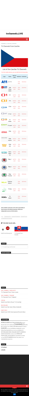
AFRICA (3, 322)
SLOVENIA (23, 335)
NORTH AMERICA (21, 332)
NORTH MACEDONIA (5, 333)
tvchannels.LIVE (14, 33)
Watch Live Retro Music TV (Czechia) (11, 302)
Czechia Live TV (7, 216)
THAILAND (11, 295)
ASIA (2, 290)
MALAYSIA (3, 330)
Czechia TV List (24, 216)
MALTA (12, 330)
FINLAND (8, 328)
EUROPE (14, 43)
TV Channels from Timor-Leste (9, 292)
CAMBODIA (11, 324)
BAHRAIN (23, 322)
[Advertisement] (14, 15)
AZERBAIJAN (18, 322)
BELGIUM (7, 324)
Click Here (24, 81)
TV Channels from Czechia (7, 218)
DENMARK (20, 326)
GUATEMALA (13, 328)
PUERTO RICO (4, 310)
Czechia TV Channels (16, 216)
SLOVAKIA (17, 335)
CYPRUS (11, 326)
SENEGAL (13, 335)
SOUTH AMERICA (9, 337)
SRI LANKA (19, 337)
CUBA (8, 326)
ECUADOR (24, 326)
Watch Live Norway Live (6, 233)
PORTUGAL (4, 335)
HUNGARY (19, 328)
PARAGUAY (19, 333)
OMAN (15, 333)
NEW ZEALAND (4, 305)
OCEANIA (12, 333)
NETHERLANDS (5, 332)
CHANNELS (3, 43)
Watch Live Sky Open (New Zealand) (11, 307)
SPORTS (15, 337)
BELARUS (3, 324)
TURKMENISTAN (4, 339)
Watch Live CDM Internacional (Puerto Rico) (13, 312)
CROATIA (5, 326)
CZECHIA (9, 43)
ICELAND (23, 328)
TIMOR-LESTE (12, 290)
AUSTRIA (12, 322)
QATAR (9, 335)
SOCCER (2, 337)
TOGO (22, 337)
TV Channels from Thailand (8, 297)
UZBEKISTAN (10, 339)
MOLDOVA (16, 330)
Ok (14, 394)
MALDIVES (8, 330)
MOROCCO (20, 330)
